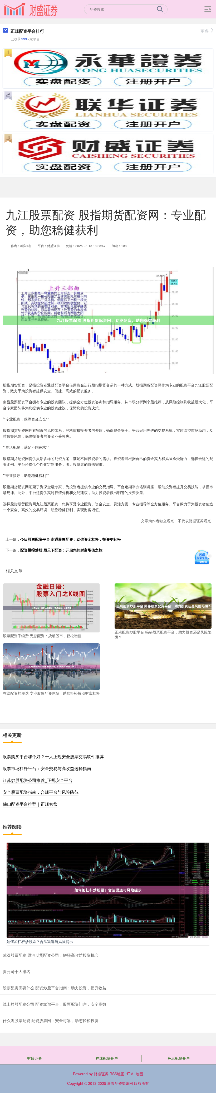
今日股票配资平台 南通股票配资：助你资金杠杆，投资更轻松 (70, 539)
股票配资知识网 (120, 1083)
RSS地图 (117, 1073)
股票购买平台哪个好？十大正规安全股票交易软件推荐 (53, 756)
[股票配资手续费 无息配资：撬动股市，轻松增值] (51, 607)
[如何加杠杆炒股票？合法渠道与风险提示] (108, 889)
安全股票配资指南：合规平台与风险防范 (40, 792)
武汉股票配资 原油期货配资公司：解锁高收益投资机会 (51, 955)
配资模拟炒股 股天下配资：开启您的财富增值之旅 (61, 550)
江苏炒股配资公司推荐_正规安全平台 (37, 780)
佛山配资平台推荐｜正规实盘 (30, 804)
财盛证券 (34, 1058)
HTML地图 (134, 1073)
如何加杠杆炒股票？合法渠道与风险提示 (40, 941)
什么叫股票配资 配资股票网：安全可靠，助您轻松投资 (51, 1020)
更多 (204, 31)
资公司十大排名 (16, 971)
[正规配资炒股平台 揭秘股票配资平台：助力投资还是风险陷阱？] (163, 605)
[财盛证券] (30, 8)
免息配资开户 (179, 1058)
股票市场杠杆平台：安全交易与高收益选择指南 (47, 768)
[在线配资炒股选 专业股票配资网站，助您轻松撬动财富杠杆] (51, 666)
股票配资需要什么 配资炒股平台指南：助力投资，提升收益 (54, 987)
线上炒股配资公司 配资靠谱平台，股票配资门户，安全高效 (54, 1004)
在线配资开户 (107, 1058)
